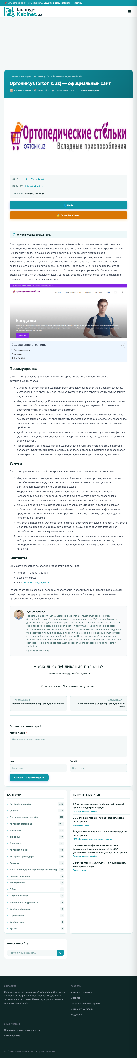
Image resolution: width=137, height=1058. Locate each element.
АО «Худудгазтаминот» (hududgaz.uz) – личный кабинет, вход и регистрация (98, 806)
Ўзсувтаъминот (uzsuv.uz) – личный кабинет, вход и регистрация (101, 833)
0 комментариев (90, 90)
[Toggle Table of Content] (120, 345)
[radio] (56, 680)
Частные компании (20, 876)
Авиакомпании (17, 882)
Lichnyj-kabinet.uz (21, 1051)
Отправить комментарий (29, 777)
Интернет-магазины (21, 823)
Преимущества (22, 350)
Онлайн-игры (17, 922)
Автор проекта (12, 1035)
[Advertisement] (68, 46)
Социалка (15, 863)
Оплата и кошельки (20, 909)
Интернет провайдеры (22, 856)
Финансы (15, 836)
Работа (13, 889)
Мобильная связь (19, 895)
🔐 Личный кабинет (68, 215)
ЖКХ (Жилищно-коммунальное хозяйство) (33, 869)
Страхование (17, 915)
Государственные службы (24, 817)
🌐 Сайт (68, 205)
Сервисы (14, 810)
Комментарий (18, 732)
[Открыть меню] (130, 11)
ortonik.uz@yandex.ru (36, 582)
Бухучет (14, 928)
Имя (13, 761)
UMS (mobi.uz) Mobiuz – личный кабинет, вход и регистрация (98, 819)
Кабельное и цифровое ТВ (24, 902)
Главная (14, 76)
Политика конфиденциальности (22, 1030)
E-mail (74, 761)
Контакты (19, 358)
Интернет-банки (19, 849)
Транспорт (15, 843)
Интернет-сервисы (20, 804)
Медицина (26, 76)
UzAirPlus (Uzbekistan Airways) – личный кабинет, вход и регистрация (99, 864)
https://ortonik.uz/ (34, 179)
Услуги (18, 354)
